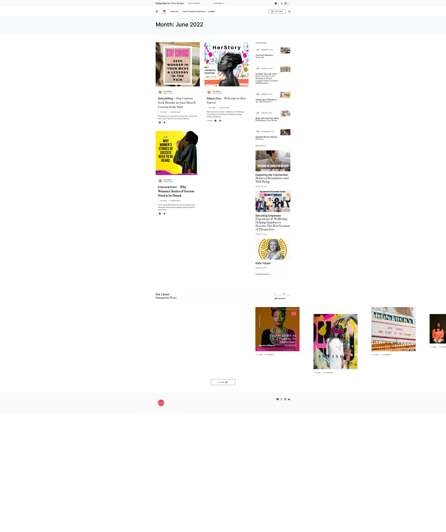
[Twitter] (282, 3)
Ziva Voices (168, 91)
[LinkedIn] (289, 399)
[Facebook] (278, 399)
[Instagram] (285, 399)
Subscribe (218, 3)
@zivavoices (280, 298)
